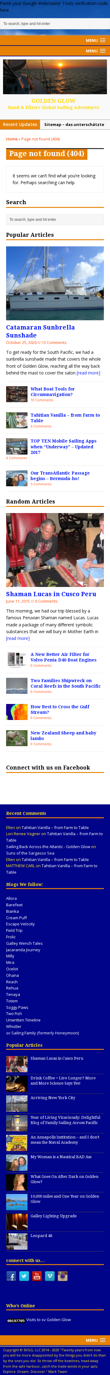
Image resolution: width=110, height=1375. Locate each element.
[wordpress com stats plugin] (16, 1319)
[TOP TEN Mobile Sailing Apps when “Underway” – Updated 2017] (17, 451)
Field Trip (14, 930)
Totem (12, 1001)
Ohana (12, 975)
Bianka (12, 911)
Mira (10, 962)
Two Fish (14, 1013)
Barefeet (14, 905)
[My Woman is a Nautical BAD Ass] (17, 1167)
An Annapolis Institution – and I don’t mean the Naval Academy (65, 1140)
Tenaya (13, 994)
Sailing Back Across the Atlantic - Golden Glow (48, 846)
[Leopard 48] (17, 1246)
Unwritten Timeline (23, 1020)
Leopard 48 (41, 1235)
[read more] (88, 373)
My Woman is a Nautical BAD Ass (61, 1157)
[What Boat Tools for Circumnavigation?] (17, 399)
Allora (11, 898)
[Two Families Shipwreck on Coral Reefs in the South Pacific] (17, 690)
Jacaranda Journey (23, 949)
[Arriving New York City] (17, 1108)
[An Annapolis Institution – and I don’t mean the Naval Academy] (17, 1148)
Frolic (11, 937)
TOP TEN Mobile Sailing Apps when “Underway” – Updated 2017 (64, 447)
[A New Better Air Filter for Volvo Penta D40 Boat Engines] (17, 664)
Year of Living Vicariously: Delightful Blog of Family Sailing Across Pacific (65, 1120)
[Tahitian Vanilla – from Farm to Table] (17, 425)
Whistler (13, 1026)
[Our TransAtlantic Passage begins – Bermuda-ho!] (17, 483)
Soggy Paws (17, 1007)
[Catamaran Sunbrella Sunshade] (55, 317)
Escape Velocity (20, 924)
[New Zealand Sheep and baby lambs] (17, 743)
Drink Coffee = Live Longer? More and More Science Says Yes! (63, 1081)
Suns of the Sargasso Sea (30, 853)
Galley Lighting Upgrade (54, 1216)
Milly (10, 956)
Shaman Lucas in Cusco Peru (51, 594)
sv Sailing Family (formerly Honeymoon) (42, 1033)
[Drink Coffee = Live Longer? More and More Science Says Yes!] (17, 1088)
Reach (12, 982)
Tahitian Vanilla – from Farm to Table (55, 827)
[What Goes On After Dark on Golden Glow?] (17, 1187)
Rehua (12, 988)
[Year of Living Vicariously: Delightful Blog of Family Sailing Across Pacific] (17, 1128)
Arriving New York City (53, 1097)
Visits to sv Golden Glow (48, 1319)
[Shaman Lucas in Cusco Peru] (55, 583)
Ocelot (12, 969)
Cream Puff (16, 917)
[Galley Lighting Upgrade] (17, 1226)
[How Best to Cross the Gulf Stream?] (17, 716)
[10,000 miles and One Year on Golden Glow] (17, 1207)
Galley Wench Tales (24, 943)
